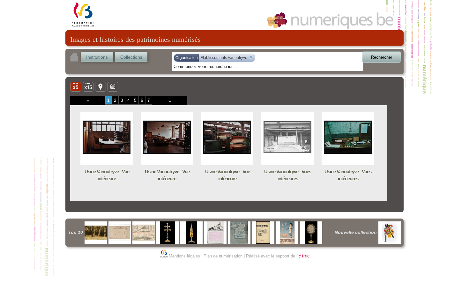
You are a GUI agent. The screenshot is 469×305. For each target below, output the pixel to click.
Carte (100, 86)
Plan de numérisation (223, 256)
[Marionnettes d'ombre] (389, 232)
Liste (88, 86)
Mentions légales (184, 256)
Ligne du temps (113, 86)
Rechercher (381, 57)
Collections (131, 57)
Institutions (97, 57)
